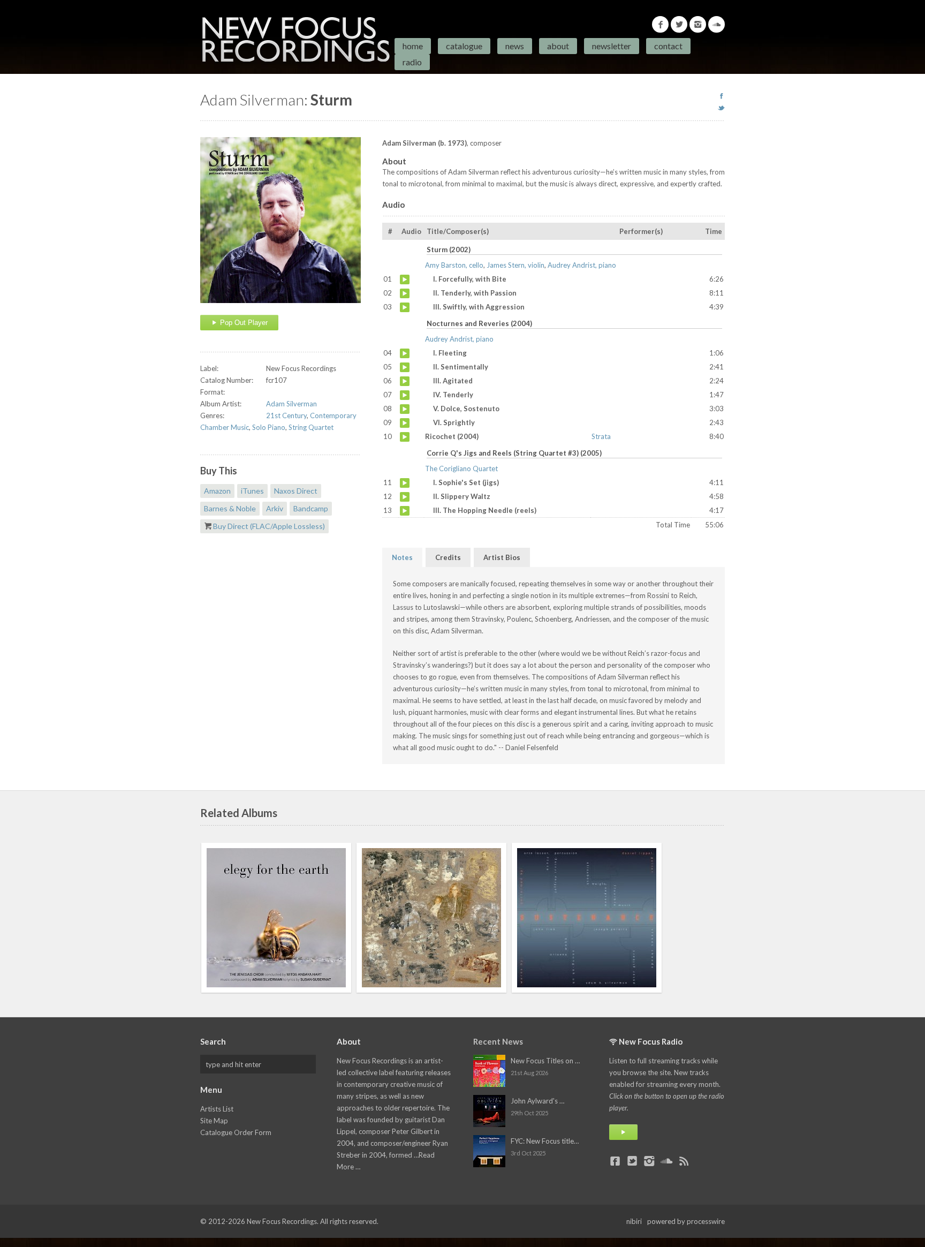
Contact (668, 46)
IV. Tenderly (405, 395)
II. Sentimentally (405, 367)
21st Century (286, 415)
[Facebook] (660, 24)
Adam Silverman (291, 403)
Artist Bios (501, 557)
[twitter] (721, 107)
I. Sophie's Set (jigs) (405, 483)
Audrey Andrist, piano (582, 265)
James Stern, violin (515, 265)
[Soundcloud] (716, 24)
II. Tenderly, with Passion (405, 293)
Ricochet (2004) (405, 437)
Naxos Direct (295, 490)
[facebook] (721, 96)
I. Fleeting (405, 353)
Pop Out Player (243, 323)
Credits (448, 557)
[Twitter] (679, 24)
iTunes (252, 490)
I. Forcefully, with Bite (405, 279)
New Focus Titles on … (545, 1060)
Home (413, 46)
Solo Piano (268, 427)
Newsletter (611, 46)
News (514, 46)
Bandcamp (310, 508)
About (558, 46)
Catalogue (464, 46)
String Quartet (311, 427)
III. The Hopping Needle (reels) (405, 511)
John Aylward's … (537, 1101)
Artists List (216, 1109)
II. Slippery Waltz (405, 497)
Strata (601, 436)
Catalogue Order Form (235, 1132)
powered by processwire (686, 1221)
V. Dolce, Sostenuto (405, 409)
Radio (412, 62)
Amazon (217, 490)
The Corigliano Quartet (461, 468)
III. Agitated (405, 381)
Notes (402, 557)
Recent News (498, 1041)
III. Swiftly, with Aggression (405, 307)
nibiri (634, 1221)
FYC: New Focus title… (545, 1141)
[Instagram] (697, 24)
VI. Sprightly (405, 423)
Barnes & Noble (230, 508)
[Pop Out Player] (623, 1132)
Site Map (214, 1120)
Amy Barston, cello (454, 265)
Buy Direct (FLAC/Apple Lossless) (269, 526)
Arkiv (274, 508)
